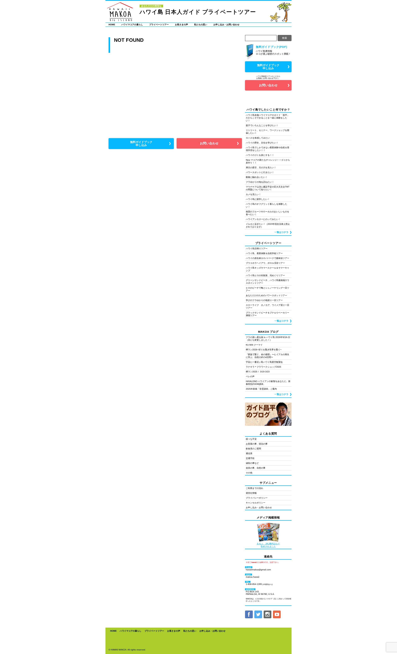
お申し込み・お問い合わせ (226, 24)
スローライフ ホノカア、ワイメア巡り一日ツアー (267, 306)
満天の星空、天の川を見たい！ (261, 167)
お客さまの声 (181, 24)
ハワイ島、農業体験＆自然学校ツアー (264, 253)
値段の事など (252, 463)
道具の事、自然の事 (255, 468)
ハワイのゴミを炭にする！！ (260, 155)
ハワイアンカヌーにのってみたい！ (263, 219)
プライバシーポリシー (257, 498)
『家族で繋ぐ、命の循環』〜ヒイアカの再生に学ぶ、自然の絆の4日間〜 (267, 355)
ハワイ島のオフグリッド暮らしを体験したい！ (266, 205)
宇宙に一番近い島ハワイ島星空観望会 (264, 362)
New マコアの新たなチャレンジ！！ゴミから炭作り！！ (268, 161)
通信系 (249, 453)
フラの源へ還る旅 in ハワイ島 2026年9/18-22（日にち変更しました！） (268, 338)
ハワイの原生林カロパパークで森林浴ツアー (267, 258)
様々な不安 (251, 439)
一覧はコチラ (281, 232)
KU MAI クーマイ (254, 345)
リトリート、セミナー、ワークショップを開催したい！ (267, 131)
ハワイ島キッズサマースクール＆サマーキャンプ (267, 269)
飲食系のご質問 (253, 448)
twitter (258, 614)
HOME (112, 24)
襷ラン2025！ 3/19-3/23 (258, 371)
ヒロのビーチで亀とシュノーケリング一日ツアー (267, 289)
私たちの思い (200, 24)
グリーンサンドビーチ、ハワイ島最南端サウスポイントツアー (267, 281)
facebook (249, 614)
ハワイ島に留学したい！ (258, 199)
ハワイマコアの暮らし (132, 24)
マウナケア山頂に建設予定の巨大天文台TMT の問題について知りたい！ (268, 188)
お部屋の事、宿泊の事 (257, 444)
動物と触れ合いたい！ (257, 177)
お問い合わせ (209, 143)
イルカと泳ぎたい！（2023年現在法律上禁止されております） (268, 225)
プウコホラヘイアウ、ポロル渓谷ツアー (265, 263)
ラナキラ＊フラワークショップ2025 (263, 367)
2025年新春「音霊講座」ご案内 (261, 389)
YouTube (277, 614)
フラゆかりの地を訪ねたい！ (260, 182)
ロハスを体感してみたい (258, 138)
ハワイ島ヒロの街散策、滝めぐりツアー (265, 275)
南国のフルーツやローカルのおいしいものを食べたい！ (267, 213)
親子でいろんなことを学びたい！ (262, 125)
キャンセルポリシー (255, 502)
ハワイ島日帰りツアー (257, 248)
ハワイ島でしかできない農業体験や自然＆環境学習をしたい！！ (267, 149)
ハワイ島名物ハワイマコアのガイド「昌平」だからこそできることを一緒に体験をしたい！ (267, 118)
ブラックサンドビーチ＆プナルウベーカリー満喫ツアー (267, 314)
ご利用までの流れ (254, 488)
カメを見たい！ (253, 194)
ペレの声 (250, 376)
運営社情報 (251, 493)
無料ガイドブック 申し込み (141, 143)
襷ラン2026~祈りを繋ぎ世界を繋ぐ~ (263, 349)
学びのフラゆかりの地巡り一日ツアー (264, 300)
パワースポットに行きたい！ (260, 172)
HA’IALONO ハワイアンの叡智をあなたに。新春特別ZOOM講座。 (268, 382)
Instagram (267, 614)
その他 (249, 472)
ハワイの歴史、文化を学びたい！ (262, 142)
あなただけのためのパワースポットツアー (266, 295)
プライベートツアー (159, 24)
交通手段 (250, 458)
